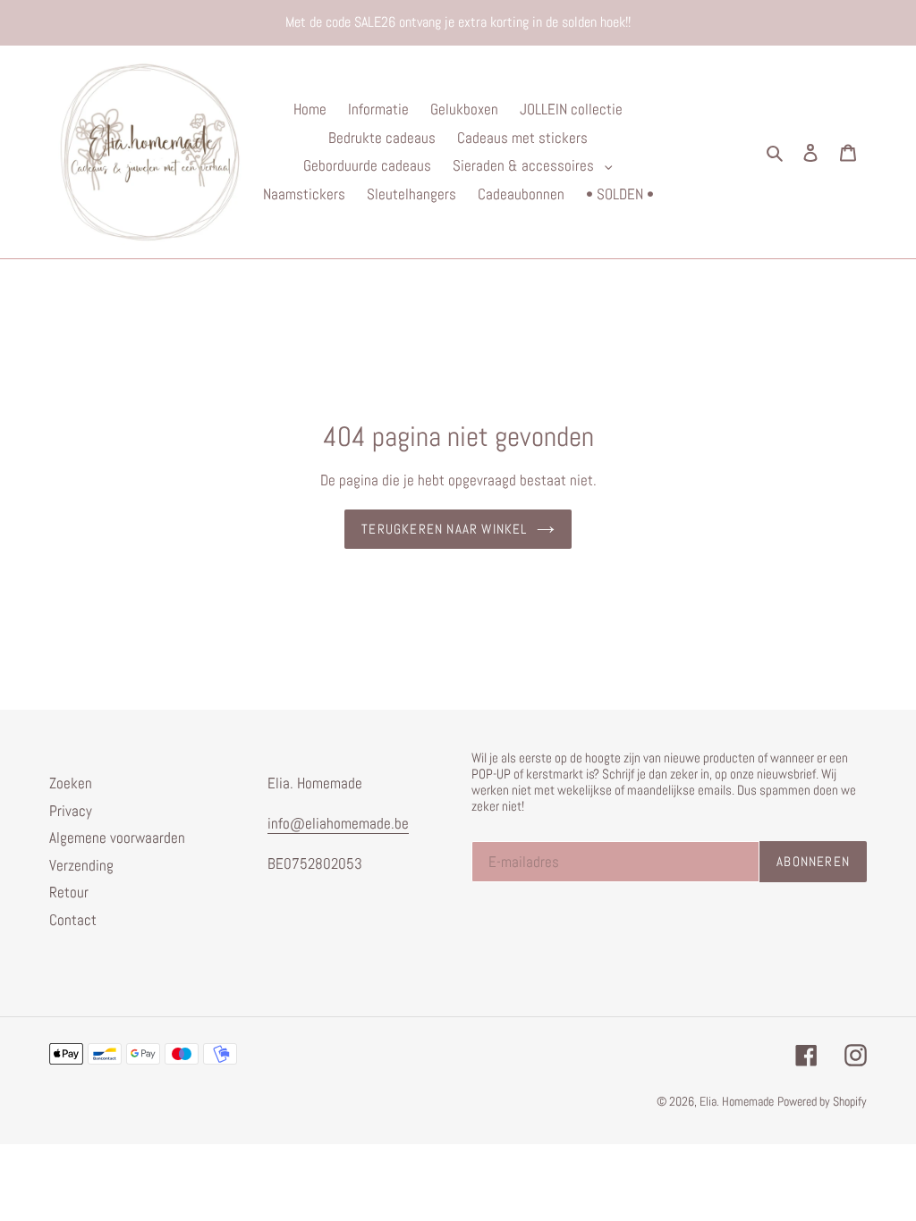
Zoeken (70, 783)
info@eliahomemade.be (338, 823)
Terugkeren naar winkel (444, 528)
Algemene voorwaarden (117, 837)
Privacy (70, 811)
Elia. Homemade (737, 1101)
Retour (69, 892)
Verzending (81, 865)
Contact (73, 920)
